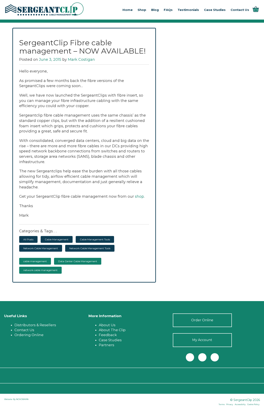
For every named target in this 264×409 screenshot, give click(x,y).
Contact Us (240, 10)
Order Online (202, 320)
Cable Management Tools (95, 239)
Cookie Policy (253, 404)
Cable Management (56, 239)
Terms (222, 404)
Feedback (108, 335)
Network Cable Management (40, 248)
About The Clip (112, 330)
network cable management (40, 270)
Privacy (229, 404)
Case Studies (215, 10)
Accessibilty (240, 404)
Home (128, 10)
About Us (107, 325)
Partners (106, 345)
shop (139, 196)
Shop (142, 10)
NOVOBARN (22, 399)
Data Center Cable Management (77, 261)
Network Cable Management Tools (89, 248)
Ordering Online (29, 335)
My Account (202, 340)
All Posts (28, 239)
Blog (155, 10)
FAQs (168, 10)
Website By (10, 399)
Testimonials (188, 10)
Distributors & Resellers (35, 325)
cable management (35, 261)
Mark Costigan (81, 59)
